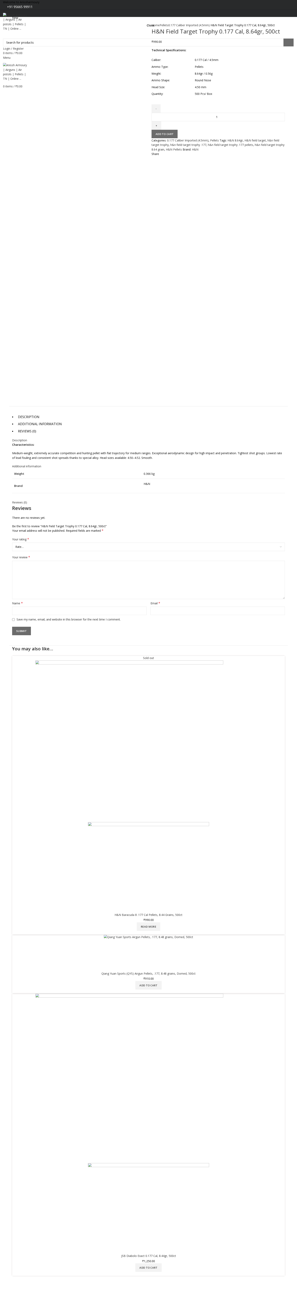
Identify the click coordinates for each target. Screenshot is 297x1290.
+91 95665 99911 (19, 7)
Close (150, 25)
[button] (148, 1267)
